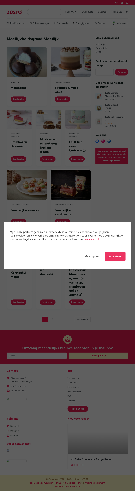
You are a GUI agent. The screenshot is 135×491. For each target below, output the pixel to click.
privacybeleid (91, 239)
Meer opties (92, 256)
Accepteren (115, 256)
